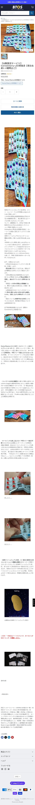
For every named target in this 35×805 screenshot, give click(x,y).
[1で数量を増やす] (17, 92)
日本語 (16, 776)
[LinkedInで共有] (9, 737)
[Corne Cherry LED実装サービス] (12, 85)
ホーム (3, 18)
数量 (2, 88)
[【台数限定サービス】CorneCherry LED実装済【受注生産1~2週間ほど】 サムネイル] (4, 56)
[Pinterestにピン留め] (12, 737)
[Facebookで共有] (2, 737)
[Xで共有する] (5, 737)
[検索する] (31, 13)
